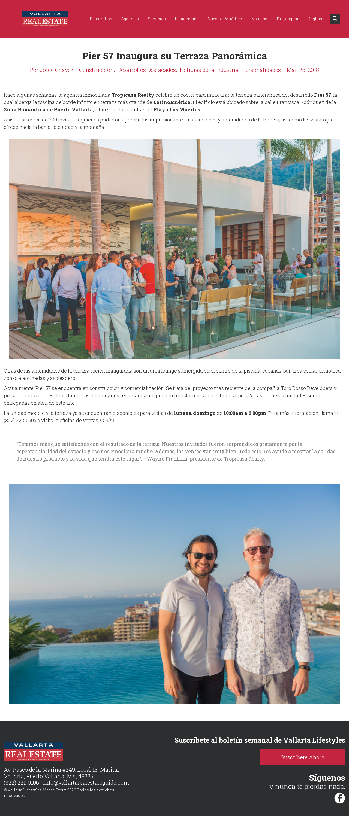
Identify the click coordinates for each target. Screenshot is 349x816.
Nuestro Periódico (224, 18)
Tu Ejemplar (287, 18)
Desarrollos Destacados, (147, 69)
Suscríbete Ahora (302, 757)
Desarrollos (101, 18)
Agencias (130, 18)
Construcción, (97, 69)
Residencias (186, 18)
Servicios (157, 18)
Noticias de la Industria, (210, 69)
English (315, 18)
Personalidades (261, 69)
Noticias (259, 18)
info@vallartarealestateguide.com (86, 782)
